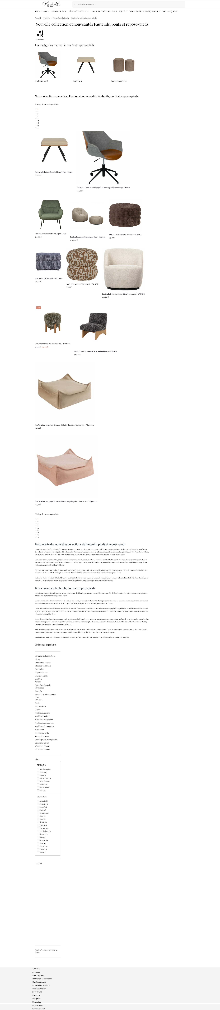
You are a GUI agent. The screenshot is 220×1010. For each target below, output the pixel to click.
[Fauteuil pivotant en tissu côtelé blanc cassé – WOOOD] (123, 269)
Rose (41, 843)
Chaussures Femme (42, 662)
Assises (38, 681)
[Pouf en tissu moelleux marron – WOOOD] (125, 215)
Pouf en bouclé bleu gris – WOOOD (48, 278)
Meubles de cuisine (42, 716)
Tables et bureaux (42, 736)
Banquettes (39, 688)
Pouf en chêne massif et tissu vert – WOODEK (52, 343)
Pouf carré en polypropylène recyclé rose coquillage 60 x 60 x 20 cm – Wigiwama (66, 501)
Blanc (42, 807)
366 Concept (44, 769)
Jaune (42, 825)
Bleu (41, 810)
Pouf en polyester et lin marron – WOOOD (82, 284)
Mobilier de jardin (42, 733)
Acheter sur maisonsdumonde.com (54, 196)
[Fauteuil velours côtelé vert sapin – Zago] (50, 214)
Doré (41, 816)
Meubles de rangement (44, 719)
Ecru (41, 819)
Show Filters (40, 39)
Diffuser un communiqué (42, 978)
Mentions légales (39, 988)
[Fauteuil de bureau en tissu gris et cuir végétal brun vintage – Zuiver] (103, 157)
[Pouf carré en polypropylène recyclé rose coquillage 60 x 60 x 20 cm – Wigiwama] (66, 467)
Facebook (36, 995)
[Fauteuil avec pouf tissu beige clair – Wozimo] (87, 216)
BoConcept (44, 787)
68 (38, 123)
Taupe (42, 849)
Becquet (43, 784)
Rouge (42, 846)
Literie (37, 709)
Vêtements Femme (42, 746)
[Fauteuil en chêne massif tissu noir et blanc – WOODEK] (95, 326)
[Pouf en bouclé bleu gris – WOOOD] (48, 261)
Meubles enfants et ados (44, 726)
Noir (41, 837)
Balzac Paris (44, 778)
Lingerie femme (41, 672)
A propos (36, 972)
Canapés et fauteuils (61, 18)
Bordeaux (43, 813)
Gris (41, 822)
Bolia (41, 790)
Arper (42, 775)
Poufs (37, 703)
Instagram (36, 998)
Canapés (38, 691)
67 (38, 121)
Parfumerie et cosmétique (45, 656)
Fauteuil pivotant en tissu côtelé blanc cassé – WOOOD (123, 294)
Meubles (47, 18)
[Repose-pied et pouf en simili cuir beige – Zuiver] (54, 150)
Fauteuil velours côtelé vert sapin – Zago (50, 233)
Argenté (43, 801)
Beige (42, 804)
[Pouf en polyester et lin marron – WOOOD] (82, 264)
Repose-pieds (40, 706)
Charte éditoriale (39, 982)
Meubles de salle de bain (44, 723)
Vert (41, 852)
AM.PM (42, 772)
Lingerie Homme (41, 676)
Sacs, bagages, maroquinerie (46, 739)
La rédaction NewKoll (41, 985)
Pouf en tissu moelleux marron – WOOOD (125, 234)
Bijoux (37, 659)
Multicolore (44, 831)
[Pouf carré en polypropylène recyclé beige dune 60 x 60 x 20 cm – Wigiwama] (64, 392)
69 (38, 125)
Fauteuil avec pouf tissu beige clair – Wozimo (87, 237)
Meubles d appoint (42, 713)
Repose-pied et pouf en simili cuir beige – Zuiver (54, 172)
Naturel (42, 834)
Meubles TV (39, 729)
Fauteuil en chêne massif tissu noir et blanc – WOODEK (95, 351)
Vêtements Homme (42, 749)
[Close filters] (35, 966)
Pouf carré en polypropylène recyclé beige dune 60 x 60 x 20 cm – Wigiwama (64, 425)
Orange (42, 840)
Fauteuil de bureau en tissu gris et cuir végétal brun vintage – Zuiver (103, 188)
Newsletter (36, 1002)
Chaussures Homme (43, 666)
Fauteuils (38, 699)
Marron (42, 828)
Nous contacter (38, 975)
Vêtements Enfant (42, 743)
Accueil (38, 18)
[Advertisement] (47, 903)
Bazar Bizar (44, 781)
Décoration (39, 669)
